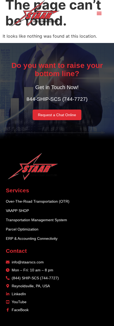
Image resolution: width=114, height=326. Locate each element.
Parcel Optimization (22, 229)
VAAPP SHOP (17, 210)
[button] (99, 13)
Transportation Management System (36, 220)
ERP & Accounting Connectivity (32, 238)
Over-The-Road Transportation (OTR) (37, 201)
